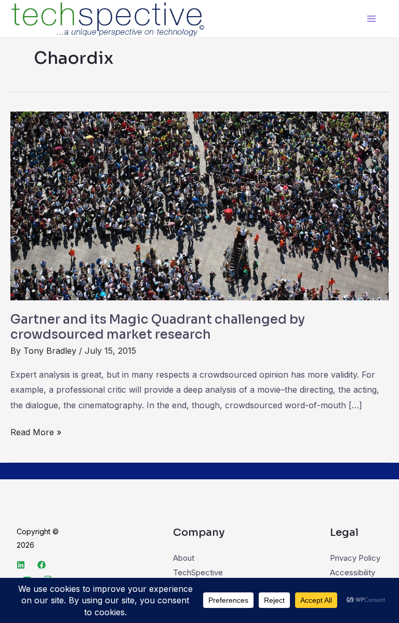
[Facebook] (41, 565)
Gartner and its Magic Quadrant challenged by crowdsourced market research (157, 327)
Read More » (35, 431)
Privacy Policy (355, 558)
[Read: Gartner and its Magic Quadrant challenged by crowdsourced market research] (199, 205)
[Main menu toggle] (372, 19)
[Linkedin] (21, 565)
